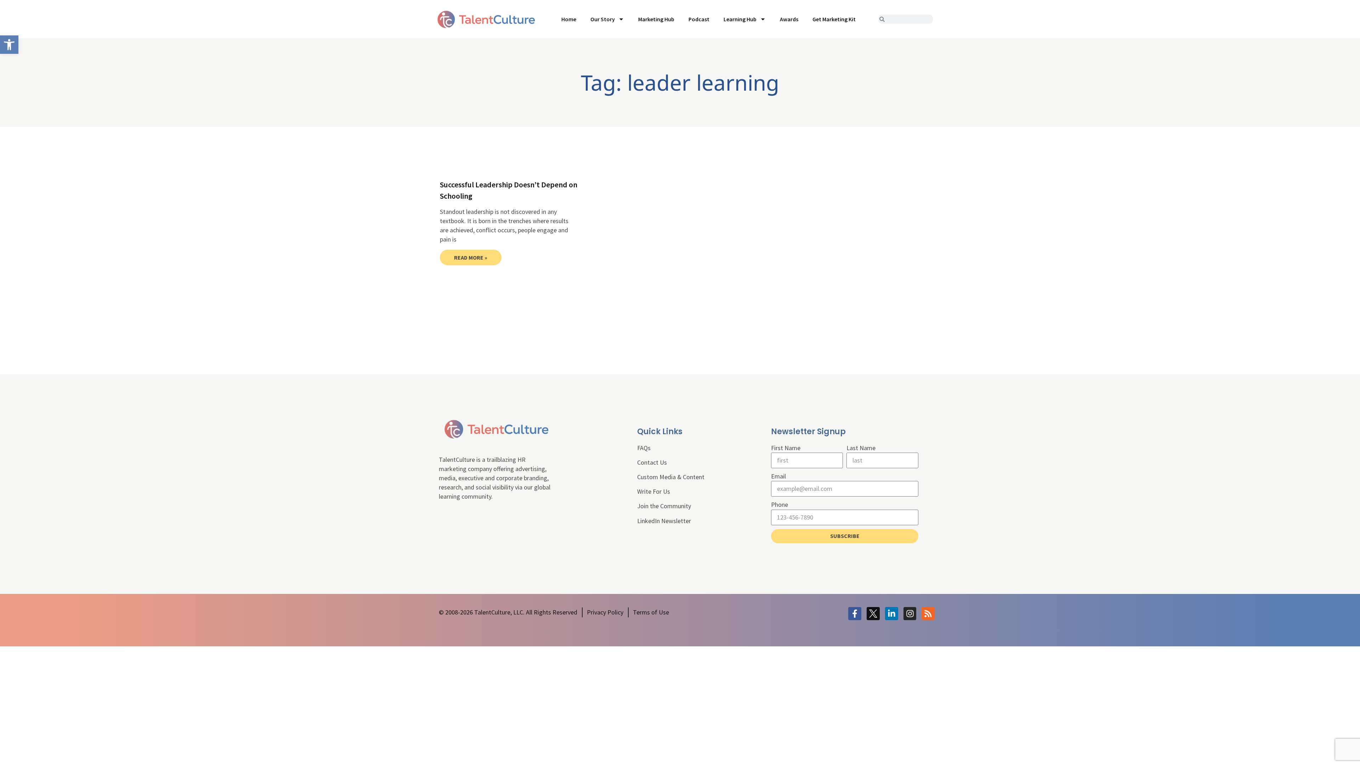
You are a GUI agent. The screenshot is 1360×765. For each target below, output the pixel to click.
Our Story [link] (602, 19)
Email (778, 476)
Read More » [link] (470, 257)
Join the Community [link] (664, 506)
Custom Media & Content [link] (670, 477)
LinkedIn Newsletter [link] (664, 521)
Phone (779, 504)
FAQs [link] (644, 448)
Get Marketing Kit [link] (834, 19)
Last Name (861, 448)
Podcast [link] (698, 19)
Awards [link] (789, 19)
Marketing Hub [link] (656, 19)
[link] (9, 44)
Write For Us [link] (653, 491)
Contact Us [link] (652, 462)
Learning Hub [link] (740, 19)
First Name (785, 448)
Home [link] (568, 19)
